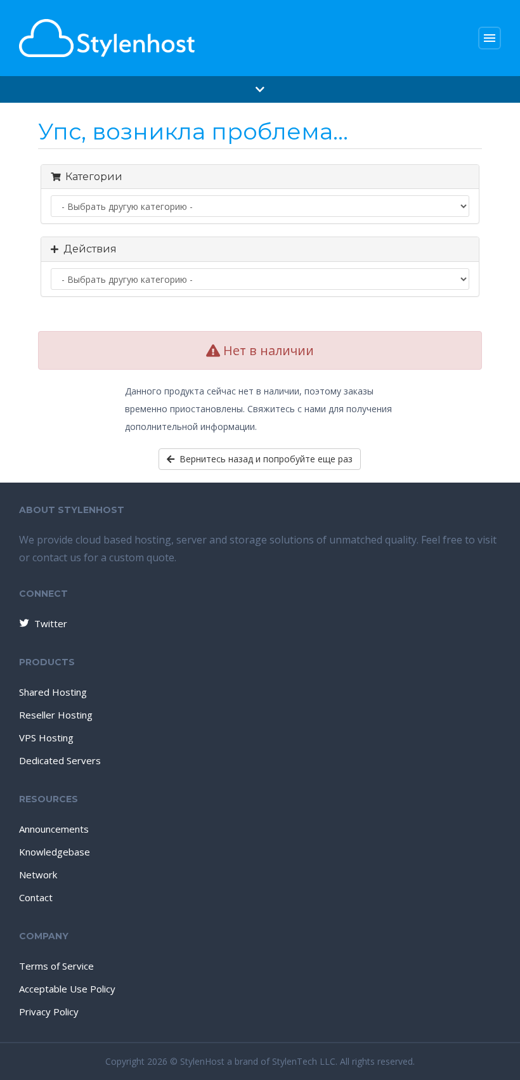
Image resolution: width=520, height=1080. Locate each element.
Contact (36, 897)
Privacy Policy (49, 1011)
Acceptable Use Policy (67, 988)
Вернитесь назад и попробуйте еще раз (263, 459)
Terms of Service (56, 966)
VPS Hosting (46, 737)
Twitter (50, 623)
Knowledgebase (54, 851)
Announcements (54, 829)
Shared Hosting (53, 692)
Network (38, 874)
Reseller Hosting (56, 714)
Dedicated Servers (60, 760)
